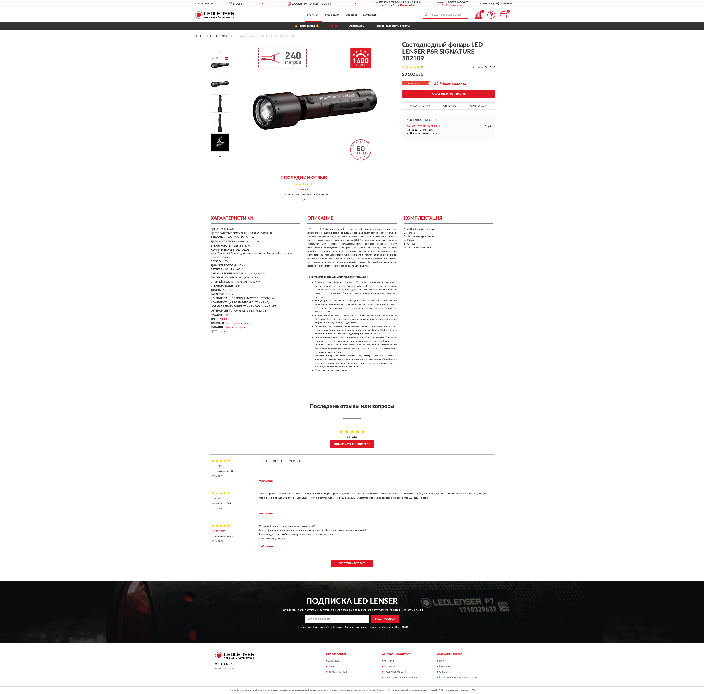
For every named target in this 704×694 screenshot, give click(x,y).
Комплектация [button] (478, 106)
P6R (227, 315)
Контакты (370, 15)
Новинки (444, 666)
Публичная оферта (395, 672)
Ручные (223, 319)
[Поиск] (426, 15)
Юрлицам (332, 15)
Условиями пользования (382, 627)
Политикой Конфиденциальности (349, 627)
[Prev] (220, 51)
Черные (224, 331)
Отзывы (351, 15)
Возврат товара (337, 672)
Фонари (334, 26)
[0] (504, 15)
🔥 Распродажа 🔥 (306, 26)
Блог (442, 661)
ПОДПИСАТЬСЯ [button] (385, 619)
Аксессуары (356, 26)
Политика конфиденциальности (458, 677)
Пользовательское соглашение (402, 677)
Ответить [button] (267, 481)
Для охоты (244, 323)
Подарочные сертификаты (392, 26)
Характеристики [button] (420, 106)
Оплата (332, 666)
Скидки (443, 672)
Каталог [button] (313, 15)
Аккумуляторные (236, 327)
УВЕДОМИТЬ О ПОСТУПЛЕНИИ (448, 94)
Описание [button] (449, 106)
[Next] (220, 156)
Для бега (231, 323)
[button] (452, 5)
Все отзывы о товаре (352, 563)
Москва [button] (431, 120)
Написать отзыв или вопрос (352, 444)
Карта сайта (391, 666)
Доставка (334, 661)
